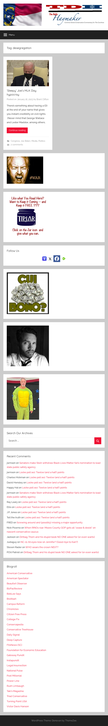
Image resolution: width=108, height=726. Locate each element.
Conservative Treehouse (20, 629)
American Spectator (18, 578)
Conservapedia (15, 624)
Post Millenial (14, 675)
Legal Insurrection (17, 665)
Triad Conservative (17, 696)
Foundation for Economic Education (26, 650)
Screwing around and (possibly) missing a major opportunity (50, 522)
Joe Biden (26, 141)
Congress (15, 141)
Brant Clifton (43, 99)
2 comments (17, 144)
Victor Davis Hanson (18, 706)
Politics (41, 141)
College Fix (13, 619)
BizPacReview (14, 588)
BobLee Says (14, 593)
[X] (50, 258)
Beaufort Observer (17, 583)
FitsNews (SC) (14, 645)
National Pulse (15, 670)
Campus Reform (16, 604)
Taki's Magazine (15, 691)
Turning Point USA (17, 701)
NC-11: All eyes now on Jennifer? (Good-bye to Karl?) (49, 542)
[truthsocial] (44, 258)
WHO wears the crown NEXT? (41, 547)
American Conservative (19, 573)
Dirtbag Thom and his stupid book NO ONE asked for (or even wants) (57, 537)
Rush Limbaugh (15, 685)
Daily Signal (13, 634)
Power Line (13, 680)
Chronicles (13, 609)
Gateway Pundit (15, 655)
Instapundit (13, 660)
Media (34, 141)
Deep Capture (14, 639)
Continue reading (17, 130)
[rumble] (63, 258)
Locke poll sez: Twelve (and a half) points (41, 472)
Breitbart (11, 598)
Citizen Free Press (16, 614)
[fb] (56, 258)
